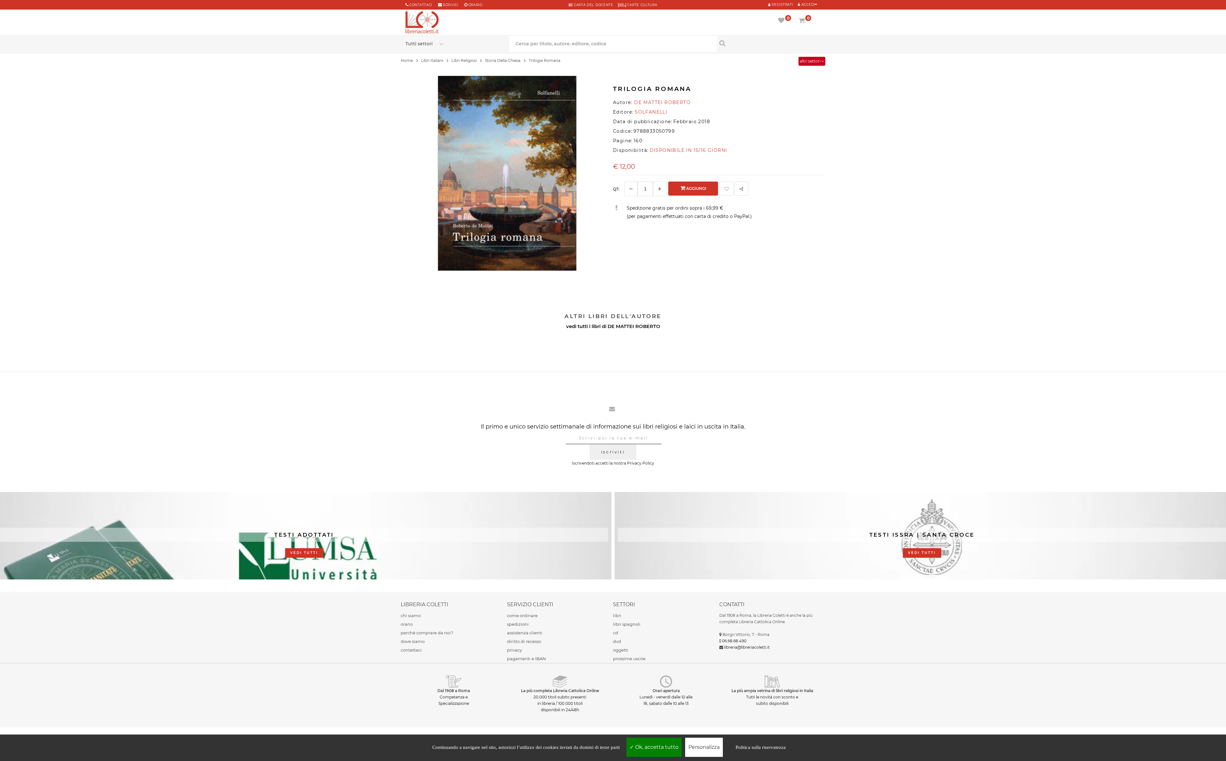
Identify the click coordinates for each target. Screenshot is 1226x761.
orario (475, 5)
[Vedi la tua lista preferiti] (782, 21)
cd (615, 632)
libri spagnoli (626, 624)
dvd (617, 641)
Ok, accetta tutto (656, 747)
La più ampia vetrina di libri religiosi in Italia (772, 690)
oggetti (620, 650)
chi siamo (411, 615)
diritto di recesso (524, 641)
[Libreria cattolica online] (422, 23)
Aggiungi (695, 188)
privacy (514, 650)
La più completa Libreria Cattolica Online (560, 690)
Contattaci (420, 5)
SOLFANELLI (651, 112)
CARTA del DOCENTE (592, 5)
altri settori (810, 61)
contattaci (411, 650)
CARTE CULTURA (641, 5)
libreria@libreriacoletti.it (747, 647)
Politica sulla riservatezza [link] (761, 747)
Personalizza (704, 747)
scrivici (450, 5)
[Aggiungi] (659, 189)
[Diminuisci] (630, 189)
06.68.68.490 (734, 640)
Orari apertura (666, 690)
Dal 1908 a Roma (453, 690)
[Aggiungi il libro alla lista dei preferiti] (727, 189)
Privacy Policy (640, 463)
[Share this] (741, 189)
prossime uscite (629, 658)
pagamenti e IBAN (526, 658)
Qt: (616, 189)
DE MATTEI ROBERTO (634, 326)
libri (617, 615)
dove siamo (413, 641)
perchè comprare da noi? (427, 632)
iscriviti (613, 452)
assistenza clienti (524, 632)
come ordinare (522, 615)
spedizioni (518, 624)
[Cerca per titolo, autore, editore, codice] (769, 43)
